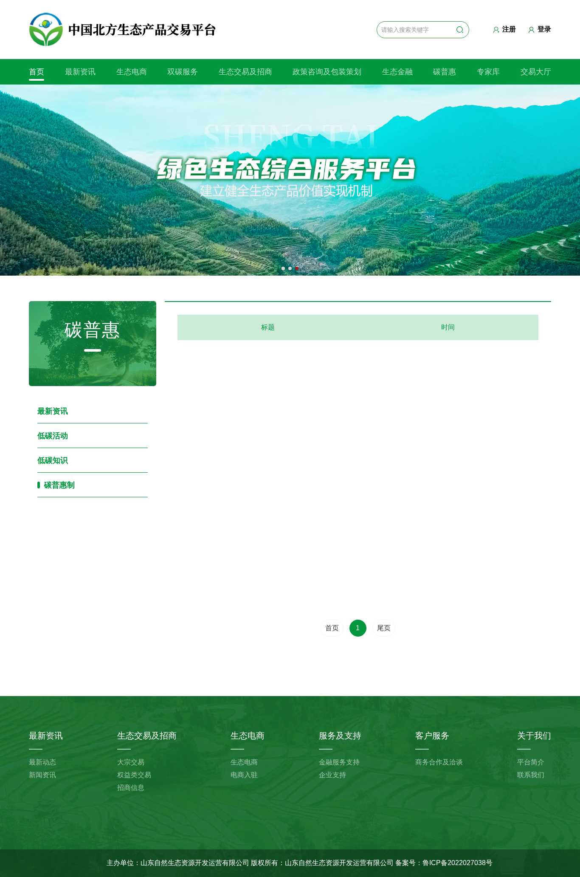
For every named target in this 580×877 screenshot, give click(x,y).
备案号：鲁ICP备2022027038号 (444, 862)
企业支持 (332, 774)
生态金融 (397, 72)
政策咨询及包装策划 (327, 72)
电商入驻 (244, 774)
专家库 (488, 72)
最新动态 (42, 762)
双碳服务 (182, 72)
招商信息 (130, 787)
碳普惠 (444, 72)
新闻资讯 (42, 774)
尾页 (384, 628)
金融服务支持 (339, 762)
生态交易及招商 (245, 72)
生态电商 (131, 72)
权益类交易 (134, 774)
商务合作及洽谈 (439, 762)
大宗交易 (130, 762)
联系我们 (530, 774)
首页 (36, 72)
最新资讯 (80, 72)
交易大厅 (536, 72)
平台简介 (530, 762)
